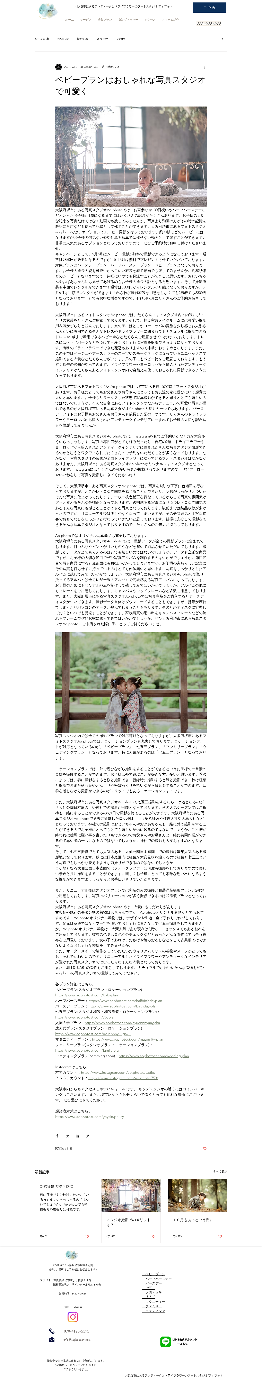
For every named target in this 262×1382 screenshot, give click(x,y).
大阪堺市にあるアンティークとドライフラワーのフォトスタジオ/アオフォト (174, 1375)
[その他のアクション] (204, 67)
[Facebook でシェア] (57, 1136)
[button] (222, 39)
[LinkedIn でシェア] (77, 1136)
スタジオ (102, 39)
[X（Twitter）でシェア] (67, 1136)
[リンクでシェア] (87, 1136)
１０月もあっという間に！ (195, 1219)
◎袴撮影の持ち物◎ (56, 1186)
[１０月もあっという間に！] (197, 1195)
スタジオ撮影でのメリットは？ (128, 1222)
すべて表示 (220, 1171)
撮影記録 (82, 39)
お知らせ (63, 39)
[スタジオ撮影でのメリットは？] (131, 1195)
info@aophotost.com (76, 1340)
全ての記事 (42, 39)
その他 (120, 39)
